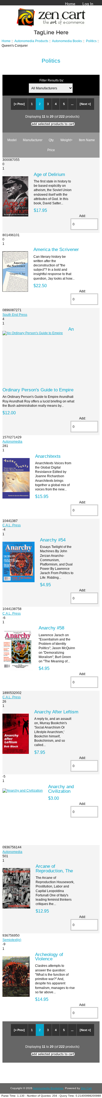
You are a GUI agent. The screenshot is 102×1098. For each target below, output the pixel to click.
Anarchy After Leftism (56, 711)
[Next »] (85, 104)
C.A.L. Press (11, 525)
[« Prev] (19, 104)
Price (51, 150)
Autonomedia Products (31, 41)
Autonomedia (12, 441)
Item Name (87, 140)
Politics (91, 41)
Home (70, 4)
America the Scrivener (56, 249)
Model (12, 140)
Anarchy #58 (51, 628)
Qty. (51, 140)
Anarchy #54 (53, 540)
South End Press (14, 314)
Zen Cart (86, 1088)
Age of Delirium (49, 174)
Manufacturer (32, 140)
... (72, 104)
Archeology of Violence (49, 956)
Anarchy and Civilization (61, 789)
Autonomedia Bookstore (48, 1088)
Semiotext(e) (11, 939)
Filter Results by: (51, 80)
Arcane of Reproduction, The (54, 868)
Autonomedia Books (67, 41)
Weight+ (66, 140)
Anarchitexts (48, 456)
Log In (87, 4)
